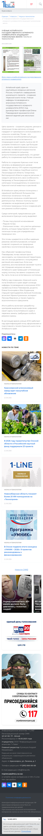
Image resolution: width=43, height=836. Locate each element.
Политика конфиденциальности (18, 797)
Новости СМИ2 (21, 570)
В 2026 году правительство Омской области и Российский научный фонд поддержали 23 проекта (21, 444)
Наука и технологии (12, 384)
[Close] (39, 819)
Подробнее (26, 831)
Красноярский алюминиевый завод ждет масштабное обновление (18, 391)
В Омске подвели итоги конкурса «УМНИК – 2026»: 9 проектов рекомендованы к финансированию (20, 551)
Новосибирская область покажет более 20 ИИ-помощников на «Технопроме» (20, 496)
